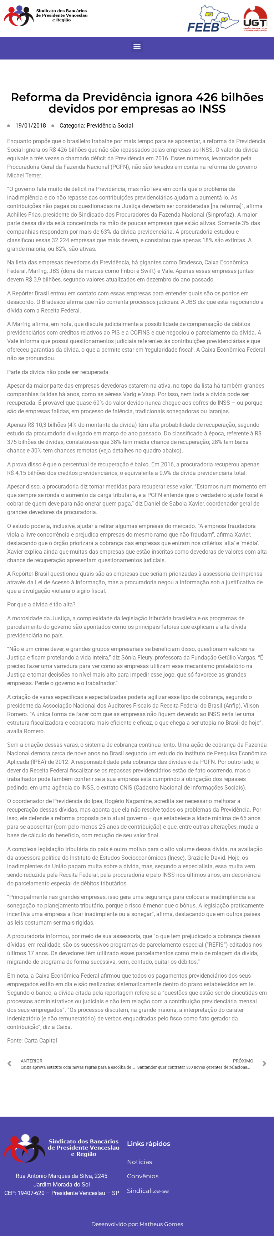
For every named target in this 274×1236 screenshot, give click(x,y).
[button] (137, 46)
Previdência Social (110, 125)
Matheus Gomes (161, 1224)
